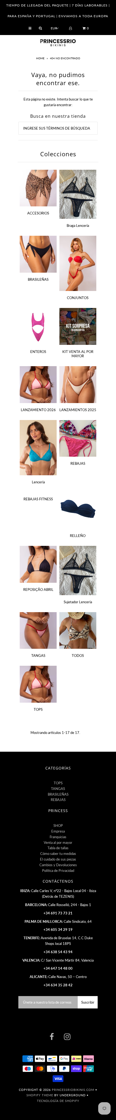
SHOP (58, 825)
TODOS (78, 655)
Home (40, 58)
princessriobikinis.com (73, 1089)
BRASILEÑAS (38, 279)
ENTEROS (38, 351)
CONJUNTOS (77, 298)
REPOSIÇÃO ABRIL (38, 589)
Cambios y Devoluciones (58, 865)
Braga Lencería (78, 225)
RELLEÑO (78, 535)
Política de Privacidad (58, 870)
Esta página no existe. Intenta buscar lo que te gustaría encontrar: (58, 102)
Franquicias (58, 837)
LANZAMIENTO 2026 (38, 410)
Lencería (38, 482)
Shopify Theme (39, 1095)
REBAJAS (77, 463)
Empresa (58, 831)
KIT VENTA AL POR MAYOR (77, 353)
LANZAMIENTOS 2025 (77, 410)
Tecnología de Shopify (58, 1100)
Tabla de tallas (58, 848)
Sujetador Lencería (78, 602)
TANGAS (38, 655)
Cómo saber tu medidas (58, 853)
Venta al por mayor (58, 842)
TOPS (38, 709)
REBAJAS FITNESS (38, 499)
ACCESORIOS (38, 213)
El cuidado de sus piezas (58, 859)
